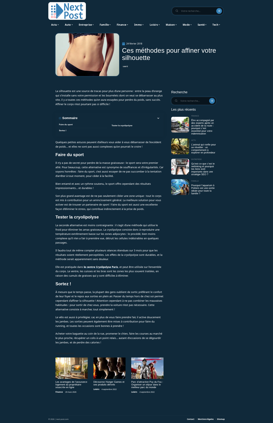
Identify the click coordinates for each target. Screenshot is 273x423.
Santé (125, 67)
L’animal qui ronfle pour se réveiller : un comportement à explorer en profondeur (203, 148)
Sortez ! (62, 130)
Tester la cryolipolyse (122, 125)
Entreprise (196, 159)
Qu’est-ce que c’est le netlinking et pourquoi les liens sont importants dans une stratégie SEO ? (203, 169)
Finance (59, 392)
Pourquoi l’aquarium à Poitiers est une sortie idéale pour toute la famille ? (203, 189)
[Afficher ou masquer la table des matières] (118, 118)
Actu (193, 140)
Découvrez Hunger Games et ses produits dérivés (108, 383)
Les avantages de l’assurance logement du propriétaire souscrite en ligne (71, 385)
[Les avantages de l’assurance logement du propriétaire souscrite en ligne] (71, 368)
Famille (195, 181)
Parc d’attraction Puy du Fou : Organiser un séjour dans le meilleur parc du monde (147, 385)
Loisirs (96, 389)
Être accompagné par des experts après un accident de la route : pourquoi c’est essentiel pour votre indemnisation (202, 127)
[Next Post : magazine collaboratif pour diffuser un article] (67, 11)
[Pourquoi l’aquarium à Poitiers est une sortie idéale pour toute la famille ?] (180, 187)
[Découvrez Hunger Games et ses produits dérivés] (109, 368)
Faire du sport (66, 124)
